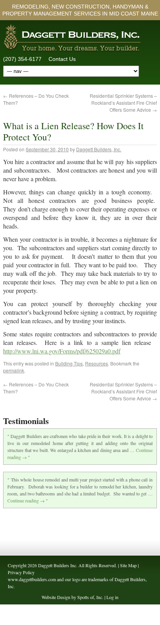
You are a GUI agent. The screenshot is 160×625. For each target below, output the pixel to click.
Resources (96, 363)
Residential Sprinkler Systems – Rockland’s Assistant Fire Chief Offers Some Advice (123, 102)
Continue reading (26, 500)
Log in (112, 597)
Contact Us (62, 59)
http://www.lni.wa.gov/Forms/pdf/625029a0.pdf (61, 351)
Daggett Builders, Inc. (98, 149)
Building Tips (69, 363)
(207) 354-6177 (22, 59)
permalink (13, 370)
